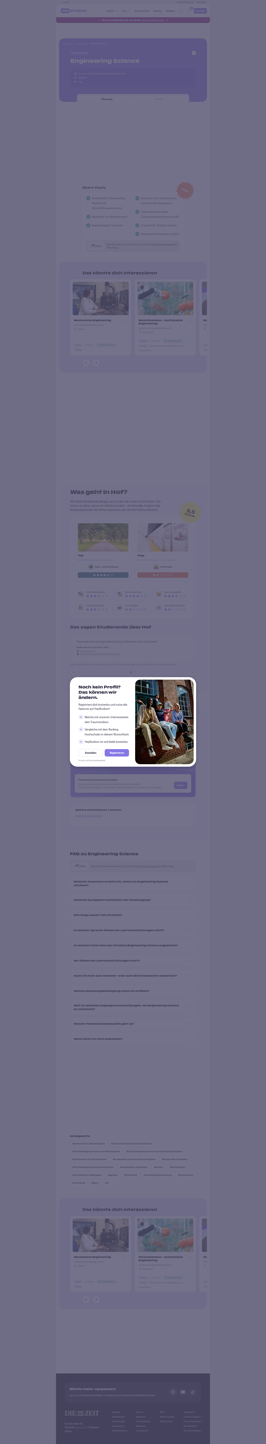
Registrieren (117, 753)
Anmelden (90, 753)
